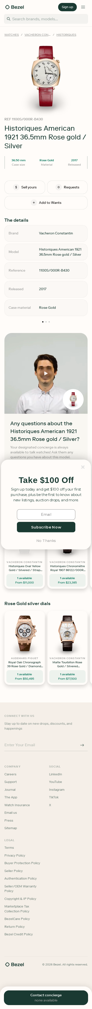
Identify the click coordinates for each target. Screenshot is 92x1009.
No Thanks (46, 540)
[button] (46, 480)
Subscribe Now (46, 527)
